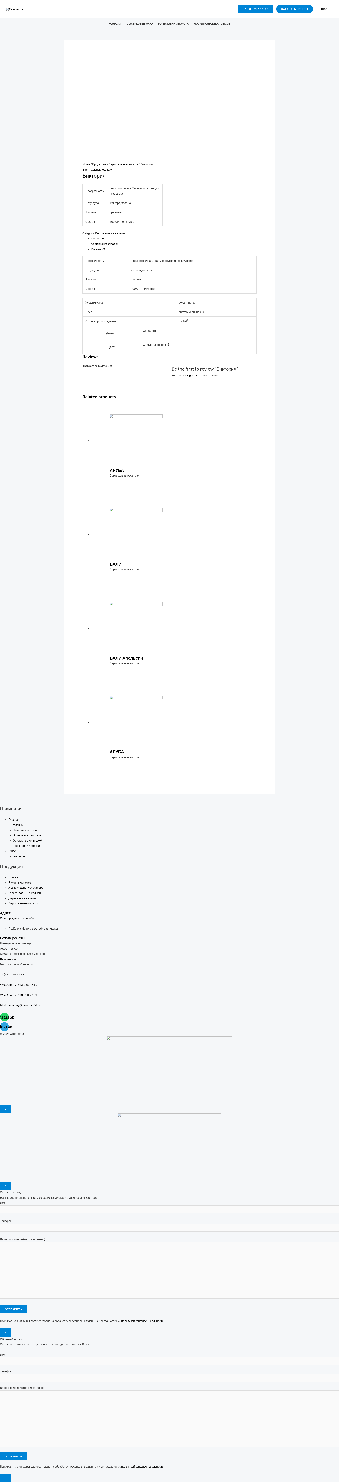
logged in (192, 375)
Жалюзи (115, 23)
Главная (13, 819)
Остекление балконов (27, 835)
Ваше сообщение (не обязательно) (22, 1239)
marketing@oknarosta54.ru (23, 1005)
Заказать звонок (294, 8)
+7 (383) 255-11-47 (15, 974)
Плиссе (13, 877)
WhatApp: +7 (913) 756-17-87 (18, 984)
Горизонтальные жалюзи (24, 892)
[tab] (174, 238)
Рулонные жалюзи (20, 882)
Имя (3, 1202)
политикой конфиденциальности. (142, 1320)
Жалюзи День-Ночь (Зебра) (26, 887)
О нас (323, 9)
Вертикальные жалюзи (123, 164)
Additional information (104, 243)
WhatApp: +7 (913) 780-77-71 (18, 994)
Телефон (6, 1221)
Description (98, 238)
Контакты (19, 856)
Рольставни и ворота (173, 23)
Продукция (99, 164)
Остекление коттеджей (27, 840)
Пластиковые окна (139, 23)
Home (86, 164)
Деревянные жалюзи (22, 898)
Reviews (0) (98, 249)
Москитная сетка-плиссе (212, 23)
